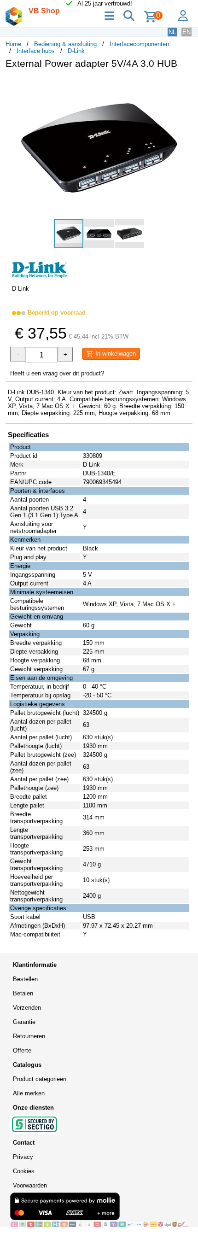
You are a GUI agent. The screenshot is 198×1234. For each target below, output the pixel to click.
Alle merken (29, 1093)
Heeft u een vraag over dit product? (57, 373)
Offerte (22, 1050)
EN (186, 32)
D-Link (76, 50)
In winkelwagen (114, 353)
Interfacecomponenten (139, 44)
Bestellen (25, 979)
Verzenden (27, 1007)
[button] (184, 85)
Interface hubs (36, 50)
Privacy (23, 1156)
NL (172, 32)
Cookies (24, 1171)
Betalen (23, 993)
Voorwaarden (30, 1185)
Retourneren (29, 1036)
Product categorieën (39, 1079)
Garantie (24, 1021)
